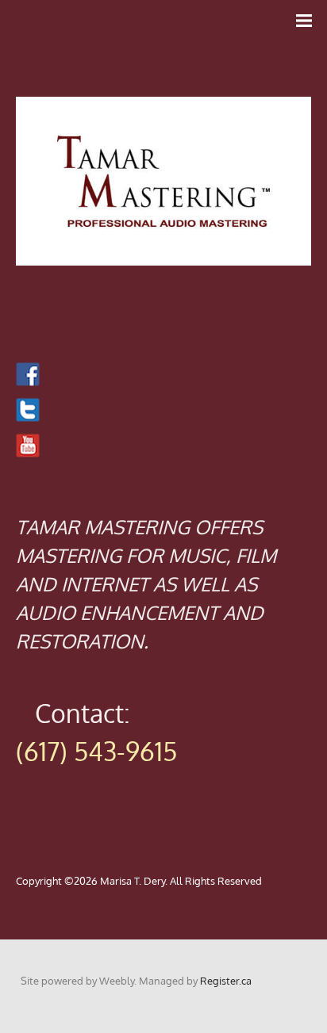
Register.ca (226, 980)
